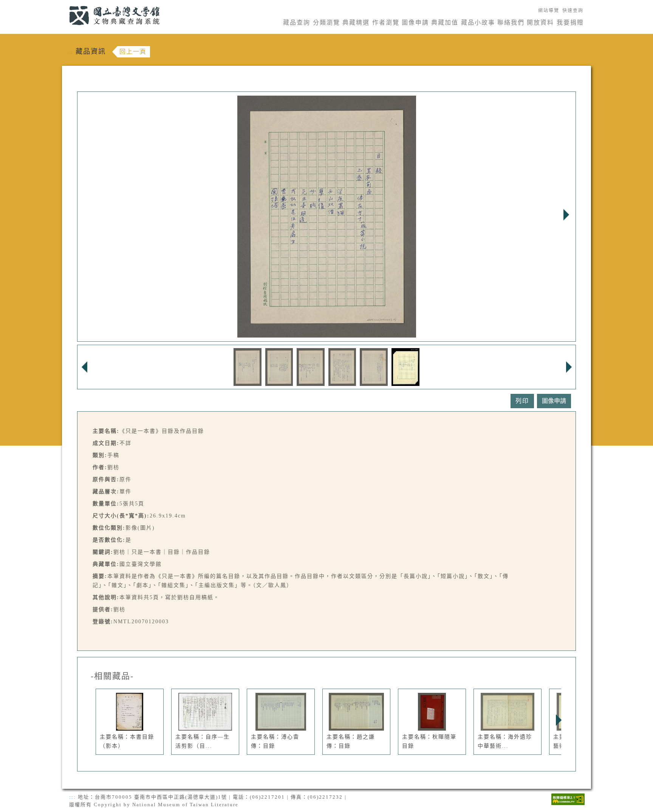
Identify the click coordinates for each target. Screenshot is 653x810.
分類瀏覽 (326, 22)
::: (65, 4)
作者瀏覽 (385, 22)
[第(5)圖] (374, 366)
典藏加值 (444, 22)
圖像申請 (415, 22)
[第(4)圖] (342, 366)
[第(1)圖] (248, 366)
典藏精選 (356, 22)
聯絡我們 (511, 22)
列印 (522, 401)
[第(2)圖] (279, 366)
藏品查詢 (296, 22)
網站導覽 (548, 10)
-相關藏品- (112, 676)
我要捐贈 (570, 22)
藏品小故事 (478, 22)
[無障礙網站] (568, 798)
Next (566, 214)
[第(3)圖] (311, 366)
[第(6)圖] (405, 366)
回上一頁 (133, 51)
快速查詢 (572, 10)
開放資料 (540, 22)
